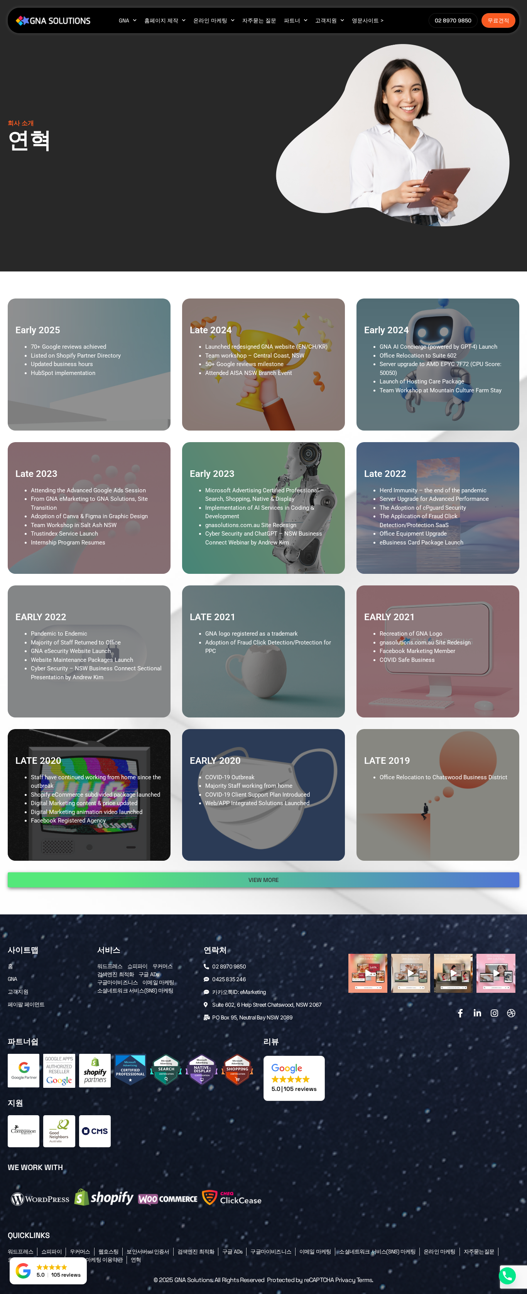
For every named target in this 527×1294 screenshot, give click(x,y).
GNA (124, 20)
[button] (263, 879)
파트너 (292, 20)
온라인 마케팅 (210, 20)
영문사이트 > (368, 20)
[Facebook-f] (460, 1013)
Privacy (345, 1280)
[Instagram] (494, 1013)
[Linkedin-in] (477, 1013)
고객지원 (326, 20)
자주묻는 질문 (259, 20)
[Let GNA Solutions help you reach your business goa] (367, 973)
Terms (364, 1280)
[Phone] (507, 1275)
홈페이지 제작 (161, 20)
